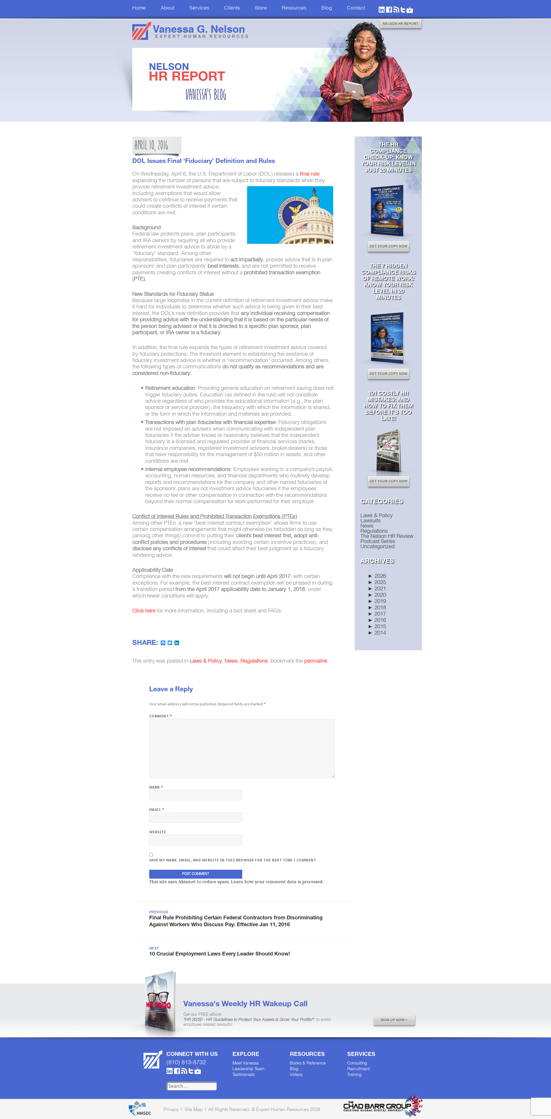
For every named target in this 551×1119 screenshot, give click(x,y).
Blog (326, 8)
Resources (294, 8)
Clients (232, 8)
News (366, 526)
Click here (144, 611)
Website (157, 832)
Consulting (357, 1063)
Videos (296, 1075)
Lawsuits (370, 521)
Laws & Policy (376, 515)
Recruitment (358, 1069)
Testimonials (243, 1075)
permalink (315, 661)
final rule (309, 174)
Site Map (194, 1110)
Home (139, 8)
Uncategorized (377, 546)
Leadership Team (248, 1069)
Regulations (374, 531)
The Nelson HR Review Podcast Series (386, 539)
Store (261, 8)
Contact (356, 8)
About (167, 8)
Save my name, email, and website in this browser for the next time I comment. (233, 860)
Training (354, 1075)
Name (156, 787)
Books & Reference (308, 1063)
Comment (160, 716)
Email (156, 809)
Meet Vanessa (245, 1063)
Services (199, 8)
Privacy (171, 1110)
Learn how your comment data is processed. (277, 881)
